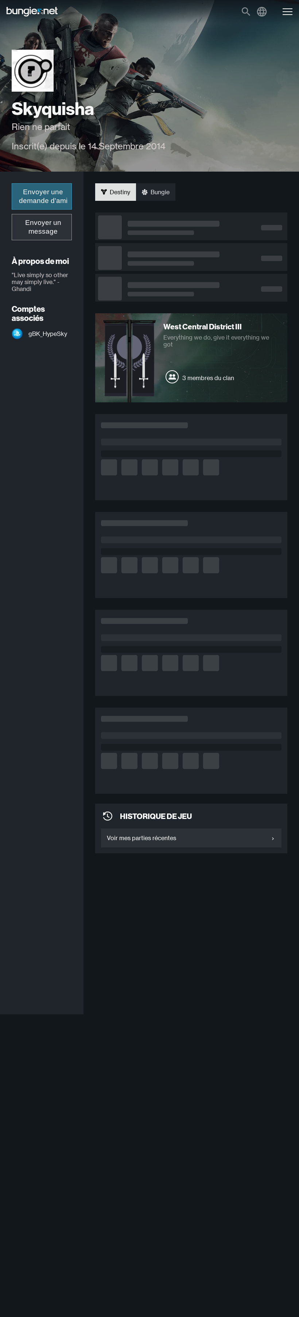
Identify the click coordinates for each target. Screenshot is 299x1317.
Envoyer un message (43, 227)
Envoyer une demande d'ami (43, 196)
